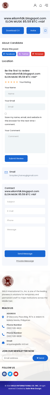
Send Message (25, 253)
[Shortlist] (45, 30)
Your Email (10, 100)
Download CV (13, 30)
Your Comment (12, 130)
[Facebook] (4, 374)
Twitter (24, 54)
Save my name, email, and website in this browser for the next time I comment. (23, 121)
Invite (33, 30)
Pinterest (39, 54)
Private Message (25, 261)
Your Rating (25, 82)
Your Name (10, 87)
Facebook (10, 54)
